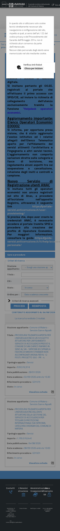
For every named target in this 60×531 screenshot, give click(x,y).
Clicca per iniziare (33, 68)
